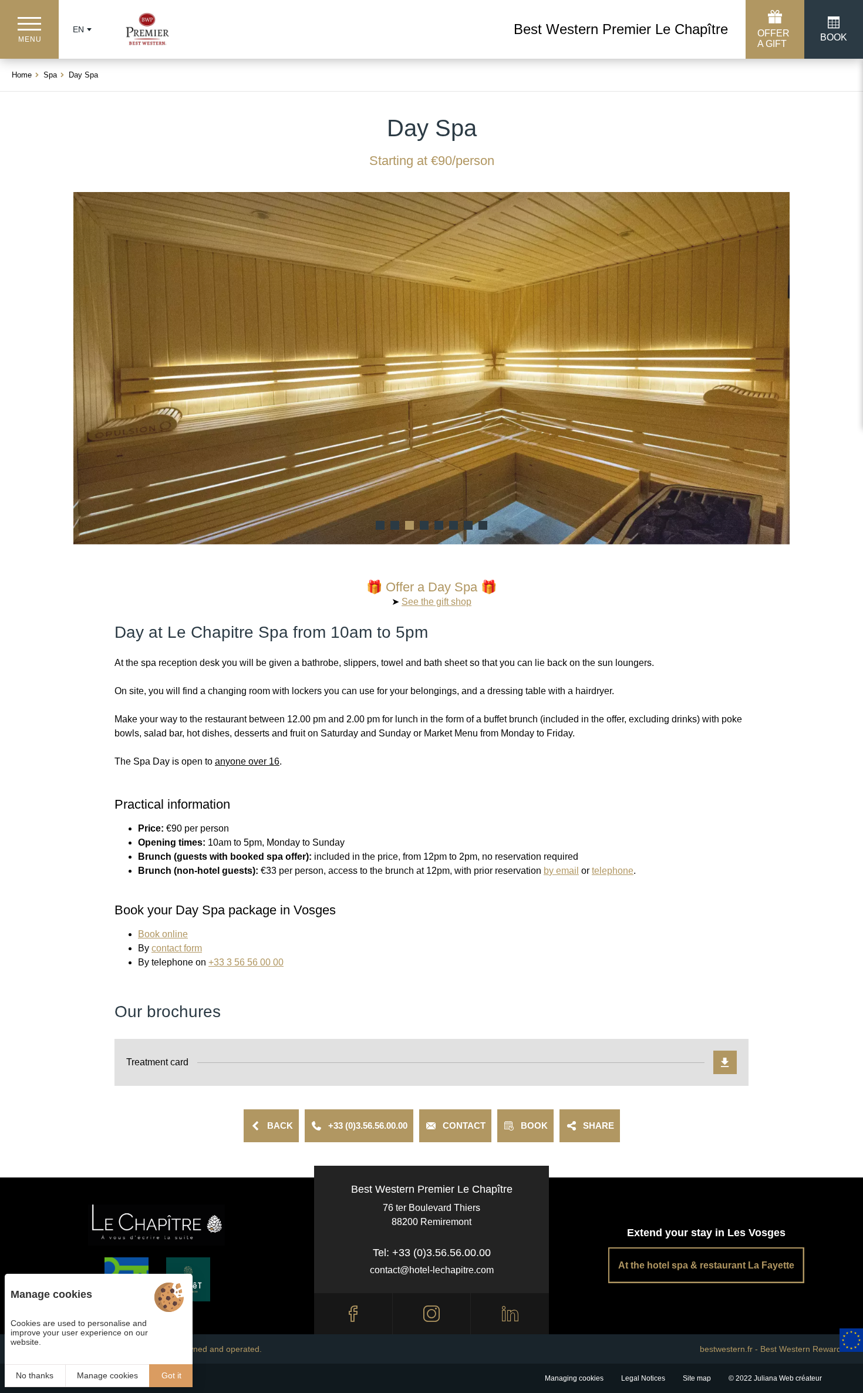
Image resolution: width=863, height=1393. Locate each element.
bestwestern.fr (726, 1349)
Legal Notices (643, 1378)
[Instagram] (432, 1313)
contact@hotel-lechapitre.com (432, 1270)
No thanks (34, 1375)
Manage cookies (107, 1375)
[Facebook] (353, 1313)
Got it (171, 1375)
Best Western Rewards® (805, 1349)
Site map (697, 1378)
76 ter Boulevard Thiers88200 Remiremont (431, 1215)
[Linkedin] (510, 1313)
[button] (380, 525)
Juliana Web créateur (788, 1378)
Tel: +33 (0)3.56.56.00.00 (432, 1253)
